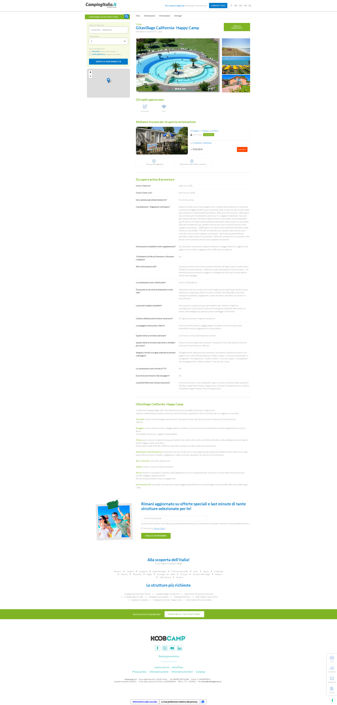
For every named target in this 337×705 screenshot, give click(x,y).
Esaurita (242, 150)
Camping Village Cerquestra (167, 594)
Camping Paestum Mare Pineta (137, 594)
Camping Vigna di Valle (133, 597)
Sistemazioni (149, 15)
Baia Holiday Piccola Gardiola (199, 600)
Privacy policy (139, 671)
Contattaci (218, 5)
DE (240, 5)
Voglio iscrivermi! (156, 536)
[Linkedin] (179, 648)
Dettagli (178, 15)
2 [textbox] (91, 41)
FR (245, 5)
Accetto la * (154, 528)
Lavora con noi (161, 667)
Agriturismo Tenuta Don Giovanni (199, 594)
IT (231, 5)
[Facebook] (157, 648)
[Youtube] (172, 648)
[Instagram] (164, 648)
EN (235, 5)
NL (250, 5)
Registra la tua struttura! (184, 614)
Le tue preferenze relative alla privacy (179, 702)
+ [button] (90, 72)
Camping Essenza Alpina (158, 597)
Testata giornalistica (168, 656)
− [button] (90, 76)
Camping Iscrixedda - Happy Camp (167, 600)
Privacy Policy (159, 528)
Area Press (177, 667)
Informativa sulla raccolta (145, 702)
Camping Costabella (139, 600)
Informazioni (164, 15)
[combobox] (108, 41)
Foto (138, 15)
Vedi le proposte (237, 27)
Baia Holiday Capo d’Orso (207, 597)
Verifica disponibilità (108, 62)
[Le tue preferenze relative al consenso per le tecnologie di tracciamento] (332, 700)
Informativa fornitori (182, 671)
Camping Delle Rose (182, 597)
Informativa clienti (158, 671)
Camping (200, 671)
